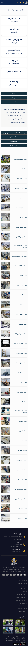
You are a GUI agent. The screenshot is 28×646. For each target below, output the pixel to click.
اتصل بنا (23, 637)
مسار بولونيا (22, 592)
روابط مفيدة (22, 612)
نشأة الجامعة (22, 580)
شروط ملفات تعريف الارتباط (15, 639)
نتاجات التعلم (13, 145)
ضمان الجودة (22, 606)
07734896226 (18, 545)
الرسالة (13, 98)
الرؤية (13, 94)
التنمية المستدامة (20, 589)
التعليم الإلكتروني (20, 597)
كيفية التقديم (14, 141)
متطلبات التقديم (13, 137)
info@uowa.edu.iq (17, 552)
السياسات (23, 586)
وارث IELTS (22, 603)
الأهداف (14, 102)
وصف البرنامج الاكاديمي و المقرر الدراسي (14, 133)
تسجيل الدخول (16, 637)
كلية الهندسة (20, 2)
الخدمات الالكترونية (20, 600)
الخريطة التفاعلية (21, 594)
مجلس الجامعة (21, 583)
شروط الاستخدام (14, 639)
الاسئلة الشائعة (21, 609)
